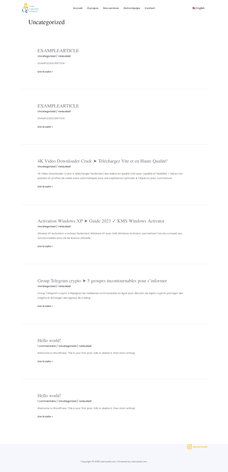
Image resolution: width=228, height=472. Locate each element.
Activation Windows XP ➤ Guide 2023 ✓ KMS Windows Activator (101, 221)
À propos (92, 8)
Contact (150, 8)
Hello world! (49, 340)
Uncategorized (47, 56)
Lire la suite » (45, 71)
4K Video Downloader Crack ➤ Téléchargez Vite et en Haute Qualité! (103, 161)
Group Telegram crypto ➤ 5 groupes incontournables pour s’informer (102, 280)
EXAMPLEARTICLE (58, 50)
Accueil (78, 8)
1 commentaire (47, 346)
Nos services (111, 8)
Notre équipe (132, 8)
